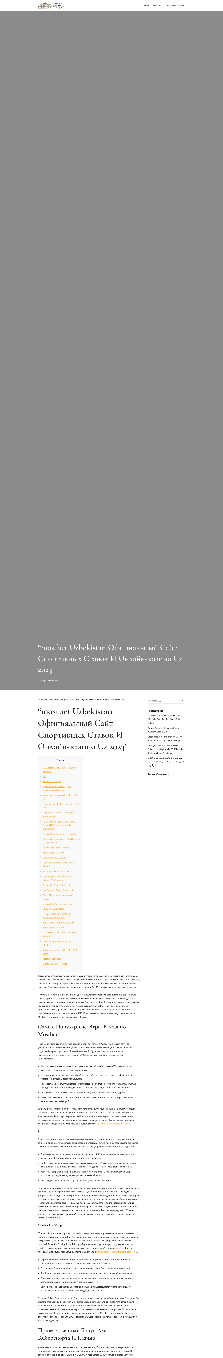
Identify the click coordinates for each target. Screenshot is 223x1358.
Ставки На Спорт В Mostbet (56, 885)
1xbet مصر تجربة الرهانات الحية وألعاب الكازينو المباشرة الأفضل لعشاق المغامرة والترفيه (166, 761)
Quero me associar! (175, 6)
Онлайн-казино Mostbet (55, 857)
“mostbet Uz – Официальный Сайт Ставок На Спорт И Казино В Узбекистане (60, 825)
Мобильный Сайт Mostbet (56, 871)
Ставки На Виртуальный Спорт (58, 904)
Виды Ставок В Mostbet (54, 908)
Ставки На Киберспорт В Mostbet (59, 834)
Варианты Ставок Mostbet (56, 847)
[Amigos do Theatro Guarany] (51, 5)
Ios (44, 776)
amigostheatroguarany (50, 680)
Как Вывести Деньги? (53, 852)
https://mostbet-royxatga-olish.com (112, 1123)
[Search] (182, 701)
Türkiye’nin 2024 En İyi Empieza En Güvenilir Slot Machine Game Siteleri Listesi (165, 719)
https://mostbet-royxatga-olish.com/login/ (116, 1251)
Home (147, 6)
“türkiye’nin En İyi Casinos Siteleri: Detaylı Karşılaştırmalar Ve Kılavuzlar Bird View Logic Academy (166, 749)
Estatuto (157, 6)
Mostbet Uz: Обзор (52, 781)
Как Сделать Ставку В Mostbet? (58, 890)
